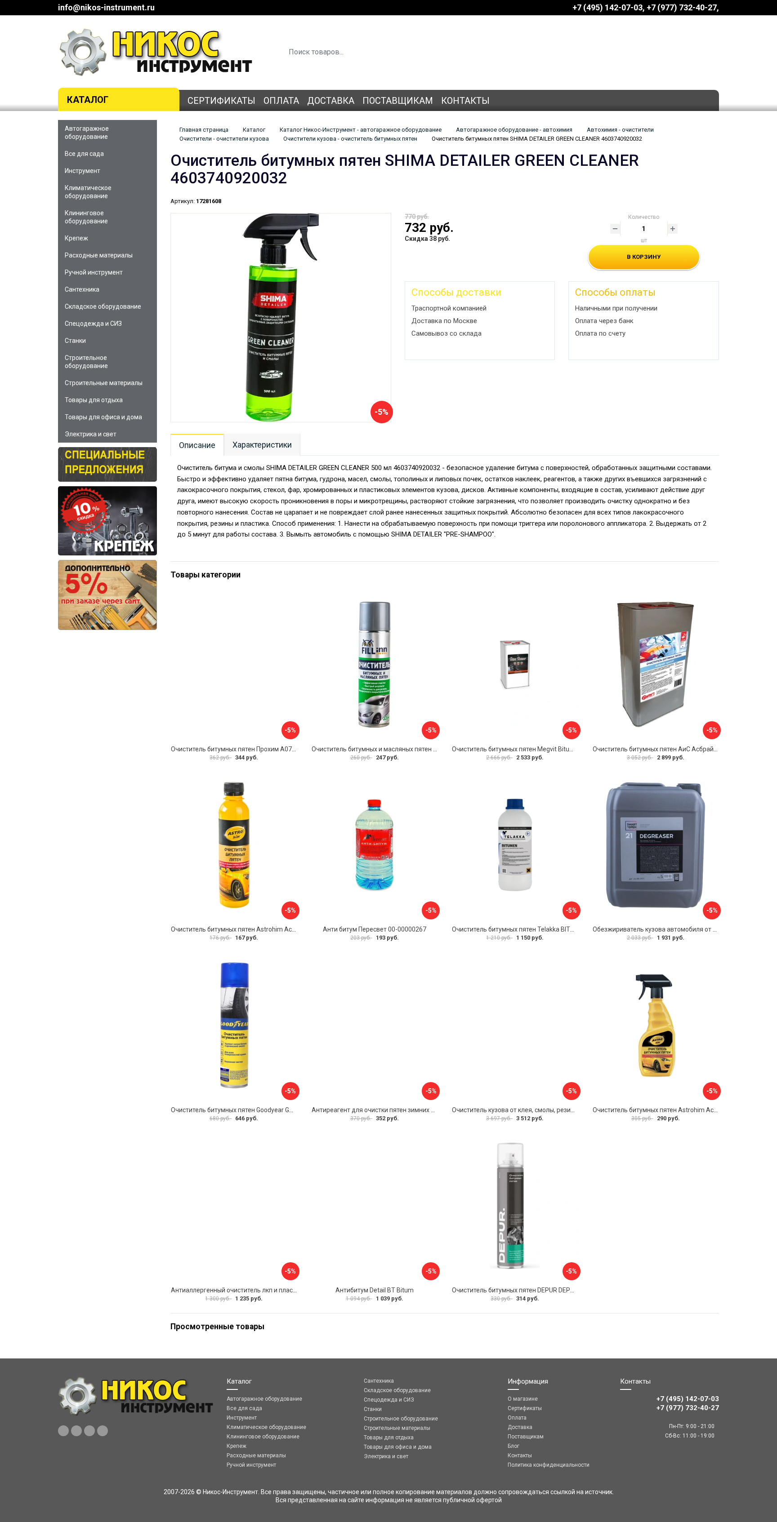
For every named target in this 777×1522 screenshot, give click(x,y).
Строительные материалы (104, 382)
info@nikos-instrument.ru (106, 7)
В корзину (644, 256)
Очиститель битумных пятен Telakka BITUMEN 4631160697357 (543, 929)
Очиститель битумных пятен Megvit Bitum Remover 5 (529, 749)
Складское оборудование (103, 306)
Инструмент (82, 170)
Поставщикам (397, 100)
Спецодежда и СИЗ (93, 323)
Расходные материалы (99, 255)
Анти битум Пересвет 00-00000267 (374, 929)
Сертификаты (221, 100)
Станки (75, 340)
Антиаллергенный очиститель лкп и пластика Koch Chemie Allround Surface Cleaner (294, 1290)
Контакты (465, 100)
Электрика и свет (90, 434)
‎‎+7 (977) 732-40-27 (682, 7)
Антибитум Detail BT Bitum (374, 1290)
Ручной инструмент (94, 272)
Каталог (87, 99)
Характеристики (262, 444)
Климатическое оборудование (88, 192)
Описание (197, 445)
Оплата (281, 100)
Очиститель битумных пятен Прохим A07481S (239, 749)
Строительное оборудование (86, 361)
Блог (513, 1446)
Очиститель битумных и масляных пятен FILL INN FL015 (392, 749)
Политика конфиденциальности (548, 1465)
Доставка (330, 100)
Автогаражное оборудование (87, 132)
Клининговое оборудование (86, 217)
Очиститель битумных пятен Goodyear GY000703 (243, 1110)
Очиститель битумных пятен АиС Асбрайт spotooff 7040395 (681, 749)
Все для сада (84, 153)
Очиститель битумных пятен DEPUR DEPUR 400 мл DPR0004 (540, 1290)
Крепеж (76, 238)
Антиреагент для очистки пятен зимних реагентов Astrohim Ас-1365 (413, 1110)
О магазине (523, 1399)
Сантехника (82, 289)
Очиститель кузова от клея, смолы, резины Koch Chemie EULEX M (548, 1110)
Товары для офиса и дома (103, 417)
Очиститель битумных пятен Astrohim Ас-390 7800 (246, 929)
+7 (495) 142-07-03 (607, 7)
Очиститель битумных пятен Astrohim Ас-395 (660, 1110)
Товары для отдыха (94, 400)
